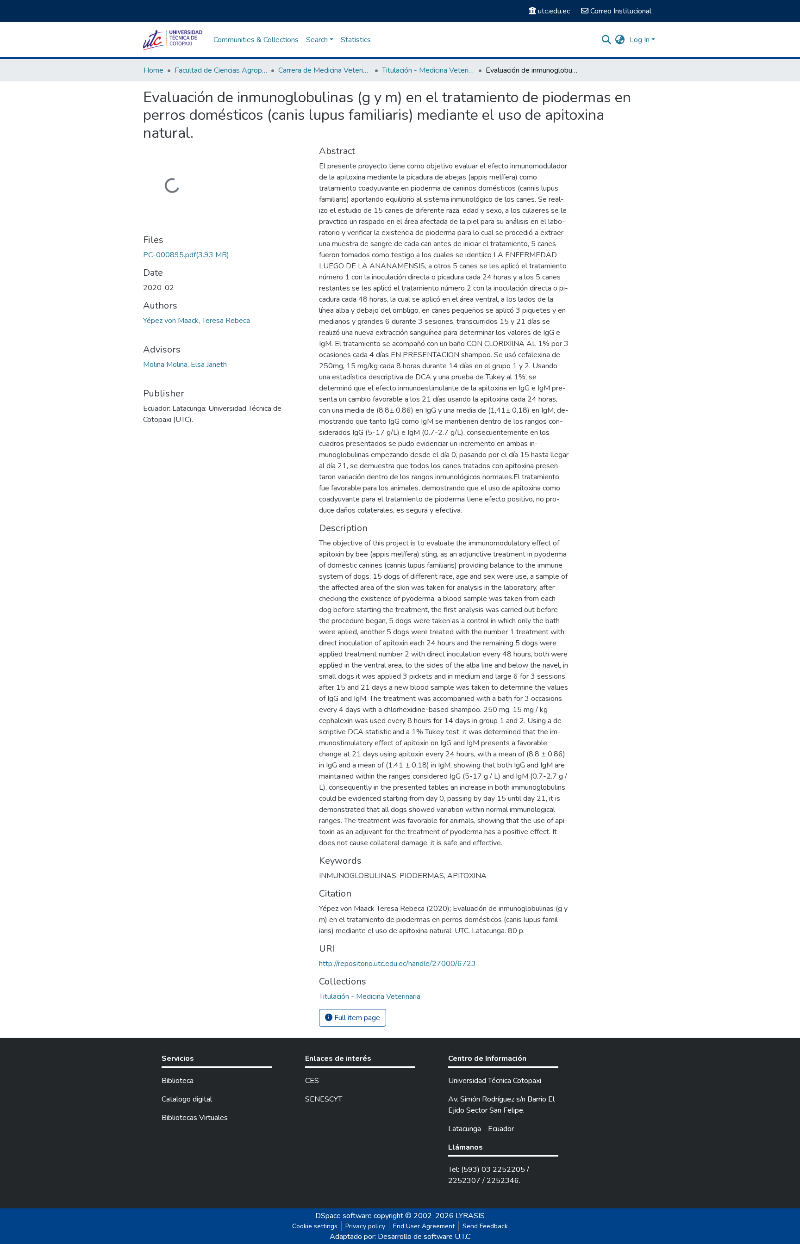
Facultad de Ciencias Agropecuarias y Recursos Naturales (221, 70)
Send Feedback (485, 1226)
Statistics (356, 40)
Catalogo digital (187, 1099)
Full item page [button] (356, 1018)
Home (153, 70)
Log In (640, 40)
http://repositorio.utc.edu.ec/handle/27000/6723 (397, 964)
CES (312, 1081)
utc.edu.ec (554, 11)
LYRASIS (470, 1216)
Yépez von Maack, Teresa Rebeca (196, 321)
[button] (620, 39)
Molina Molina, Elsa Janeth (185, 364)
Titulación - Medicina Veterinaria (428, 70)
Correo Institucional (620, 11)
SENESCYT (323, 1099)
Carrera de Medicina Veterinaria (324, 70)
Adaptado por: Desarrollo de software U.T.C (400, 1237)
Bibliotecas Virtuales (195, 1118)
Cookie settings (315, 1226)
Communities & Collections (256, 40)
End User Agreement (424, 1226)
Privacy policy (365, 1226)
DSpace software (343, 1216)
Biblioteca (178, 1081)
